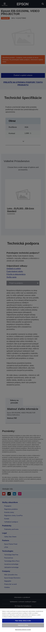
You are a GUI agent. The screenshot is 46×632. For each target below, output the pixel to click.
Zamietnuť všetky (23, 625)
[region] (23, 620)
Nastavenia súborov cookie (23, 629)
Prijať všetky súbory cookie (23, 620)
